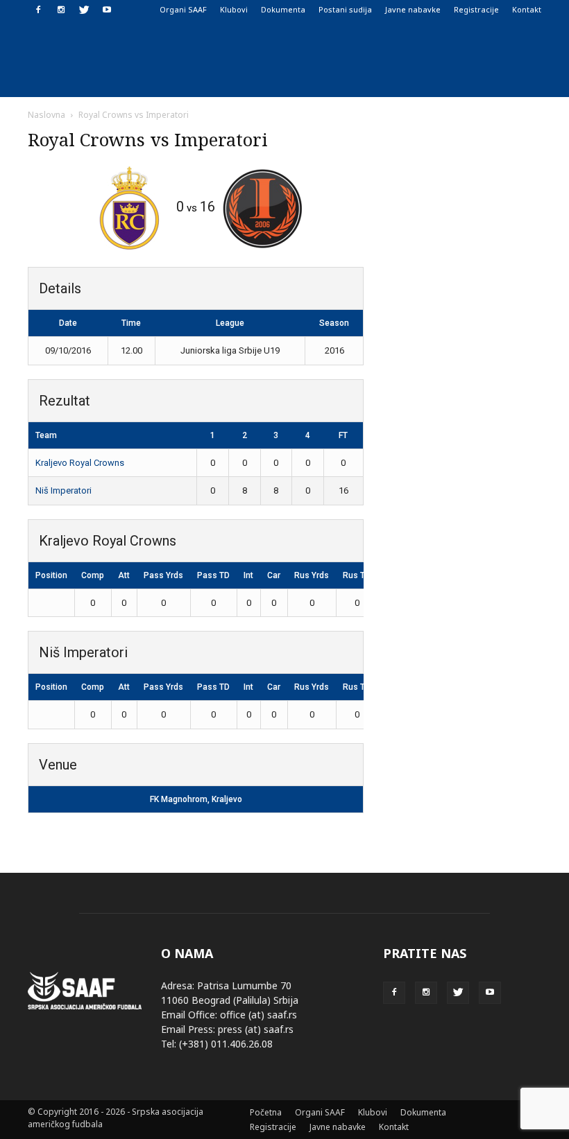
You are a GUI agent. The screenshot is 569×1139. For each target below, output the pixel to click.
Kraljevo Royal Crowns (79, 463)
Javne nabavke (413, 9)
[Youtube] (106, 9)
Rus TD (357, 575)
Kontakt (526, 9)
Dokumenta (283, 9)
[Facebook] (38, 9)
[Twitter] (84, 9)
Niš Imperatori (63, 490)
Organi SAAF (183, 9)
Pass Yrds (163, 575)
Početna (266, 1112)
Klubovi (234, 9)
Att (124, 575)
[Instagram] (61, 9)
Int (248, 575)
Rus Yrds (311, 575)
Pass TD (213, 575)
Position (51, 575)
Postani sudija (345, 9)
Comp (92, 575)
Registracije (476, 9)
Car (273, 575)
